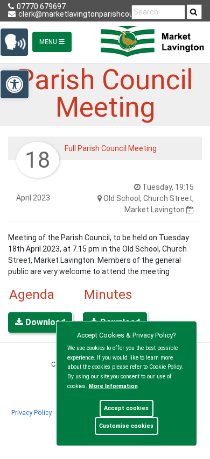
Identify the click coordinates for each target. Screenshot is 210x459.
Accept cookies (126, 408)
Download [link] (44, 322)
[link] (193, 12)
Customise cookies (126, 425)
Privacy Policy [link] (31, 412)
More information (113, 386)
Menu (49, 42)
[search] (194, 11)
